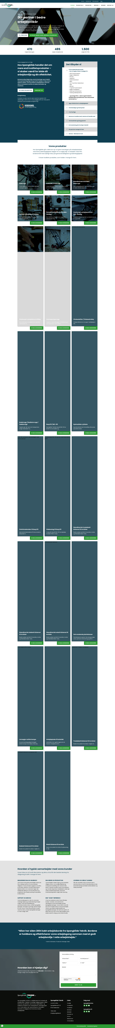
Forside (72, 5)
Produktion (79, 5)
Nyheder (103, 5)
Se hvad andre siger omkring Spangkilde (43, 35)
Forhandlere (95, 1)
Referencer (88, 1)
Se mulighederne (36, 192)
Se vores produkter (25, 90)
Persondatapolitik (81, 1026)
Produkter (88, 5)
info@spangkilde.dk (56, 1013)
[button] (2, 1026)
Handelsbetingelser (92, 1026)
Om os (82, 1)
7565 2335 (24, 35)
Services (96, 5)
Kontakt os (110, 5)
